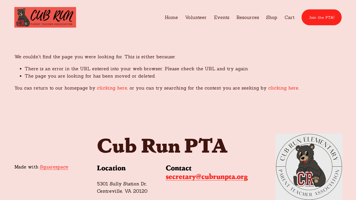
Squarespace (54, 167)
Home (171, 17)
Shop (271, 17)
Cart (289, 17)
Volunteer (196, 17)
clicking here (112, 88)
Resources (247, 17)
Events (221, 17)
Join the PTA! (321, 17)
